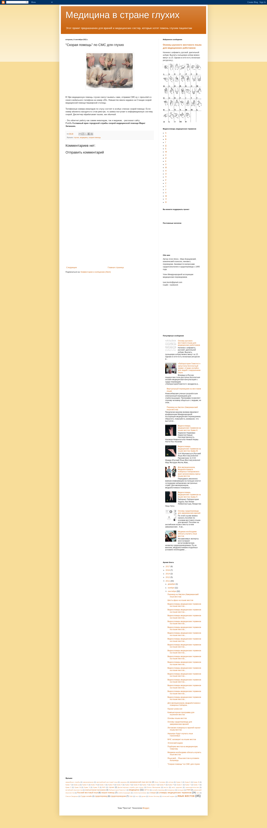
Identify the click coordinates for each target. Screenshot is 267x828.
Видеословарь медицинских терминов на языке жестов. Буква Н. (189, 428)
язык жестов (186, 795)
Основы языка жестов (177, 718)
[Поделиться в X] (85, 133)
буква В (196, 782)
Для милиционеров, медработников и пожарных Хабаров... (183, 704)
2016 (168, 570)
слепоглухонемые (139, 793)
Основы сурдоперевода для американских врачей (189, 512)
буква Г (68, 785)
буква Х (68, 787)
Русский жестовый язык (87, 793)
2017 (168, 566)
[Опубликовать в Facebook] (88, 133)
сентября (172, 591)
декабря (172, 584)
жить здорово (177, 787)
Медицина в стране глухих (123, 15)
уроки (144, 796)
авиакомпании (88, 782)
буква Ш (78, 787)
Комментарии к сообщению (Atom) (96, 272)
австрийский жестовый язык (107, 782)
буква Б (188, 782)
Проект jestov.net (174, 709)
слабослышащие (124, 793)
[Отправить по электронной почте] (80, 133)
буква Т (188, 785)
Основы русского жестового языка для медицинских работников (189, 343)
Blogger (146, 808)
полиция (181, 790)
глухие (76, 137)
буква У (196, 785)
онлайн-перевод (158, 790)
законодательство (192, 787)
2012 (168, 577)
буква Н (145, 785)
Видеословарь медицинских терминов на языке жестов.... (184, 605)
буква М (136, 785)
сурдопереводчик (118, 796)
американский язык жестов (140, 782)
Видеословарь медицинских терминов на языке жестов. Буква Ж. (189, 448)
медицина (84, 137)
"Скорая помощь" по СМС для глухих (183, 764)
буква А (179, 782)
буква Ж (94, 785)
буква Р (171, 785)
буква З (102, 785)
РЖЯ (188, 790)
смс (198, 793)
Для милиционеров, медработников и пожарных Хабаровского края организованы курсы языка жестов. (189, 471)
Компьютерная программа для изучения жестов (180, 713)
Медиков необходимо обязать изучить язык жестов (187, 534)
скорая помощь (95, 137)
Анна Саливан (160, 782)
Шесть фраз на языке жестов (180, 600)
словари (152, 793)
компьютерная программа (95, 790)
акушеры (123, 782)
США (131, 796)
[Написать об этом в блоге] (83, 133)
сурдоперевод (101, 796)
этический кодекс (168, 796)
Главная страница (116, 267)
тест (137, 796)
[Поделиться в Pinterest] (91, 133)
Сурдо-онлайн (86, 796)
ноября (171, 588)
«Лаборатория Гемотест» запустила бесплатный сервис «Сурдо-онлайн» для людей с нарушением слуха (189, 368)
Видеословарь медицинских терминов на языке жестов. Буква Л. (189, 494)
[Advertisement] (109, 243)
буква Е (85, 785)
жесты (166, 787)
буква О (154, 785)
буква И (111, 785)
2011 (168, 581)
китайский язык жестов (74, 790)
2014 (168, 574)
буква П (162, 785)
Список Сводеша (72, 796)
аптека (170, 782)
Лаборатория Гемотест (117, 790)
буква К (119, 785)
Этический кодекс (175, 743)
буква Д (76, 785)
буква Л (128, 785)
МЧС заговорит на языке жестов (181, 739)
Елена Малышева (153, 787)
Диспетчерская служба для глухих (131, 787)
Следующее (71, 267)
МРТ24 (146, 790)
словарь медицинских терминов (175, 792)
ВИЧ (104, 787)
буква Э (87, 787)
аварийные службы (73, 782)
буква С (179, 785)
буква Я (96, 787)
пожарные (171, 790)
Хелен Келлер (153, 796)
